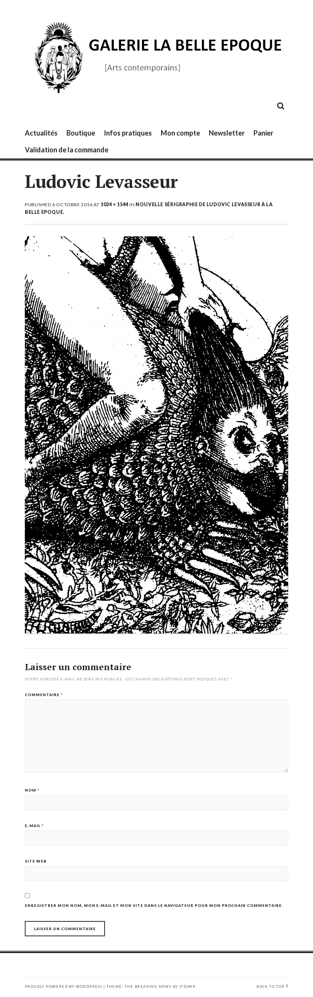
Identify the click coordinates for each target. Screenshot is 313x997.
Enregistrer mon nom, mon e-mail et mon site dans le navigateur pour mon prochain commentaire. (154, 905)
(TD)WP (187, 986)
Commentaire (44, 694)
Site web (36, 861)
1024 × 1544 (114, 204)
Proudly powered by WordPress (63, 986)
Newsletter (227, 133)
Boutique (80, 133)
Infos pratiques (128, 133)
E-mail (34, 825)
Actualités (41, 133)
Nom (32, 790)
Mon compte (180, 133)
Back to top (270, 986)
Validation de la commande (66, 149)
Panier (263, 133)
